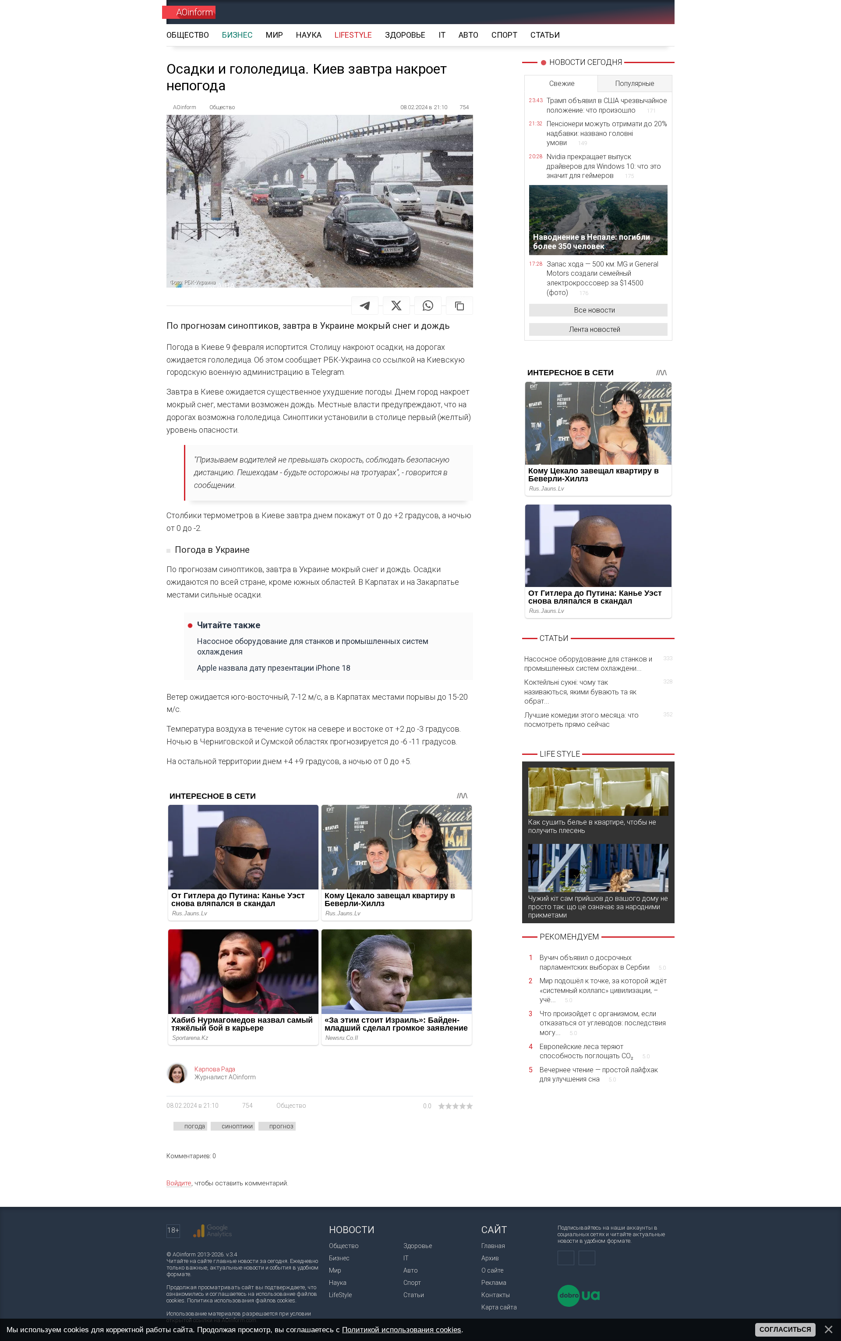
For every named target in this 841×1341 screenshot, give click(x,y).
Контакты (495, 1294)
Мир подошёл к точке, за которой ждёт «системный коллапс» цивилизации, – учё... (603, 990)
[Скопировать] (459, 305)
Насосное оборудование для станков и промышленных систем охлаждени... (598, 664)
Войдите (178, 1183)
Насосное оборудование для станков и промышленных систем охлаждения (312, 646)
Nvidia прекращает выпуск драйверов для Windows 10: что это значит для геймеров (604, 166)
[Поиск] (655, 12)
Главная (493, 1245)
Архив (490, 1258)
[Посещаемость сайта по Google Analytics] (212, 1231)
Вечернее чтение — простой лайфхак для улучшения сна (599, 1075)
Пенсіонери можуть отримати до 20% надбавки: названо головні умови (607, 133)
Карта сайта (499, 1307)
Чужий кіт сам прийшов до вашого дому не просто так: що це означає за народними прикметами (598, 906)
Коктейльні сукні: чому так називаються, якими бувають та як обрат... (598, 691)
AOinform (194, 12)
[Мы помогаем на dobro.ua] (579, 1305)
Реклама (493, 1282)
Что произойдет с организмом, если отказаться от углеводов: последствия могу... (603, 1023)
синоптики (237, 1126)
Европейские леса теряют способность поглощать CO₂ (595, 1051)
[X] (396, 305)
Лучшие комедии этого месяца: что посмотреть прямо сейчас (598, 720)
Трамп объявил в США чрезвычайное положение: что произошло (607, 105)
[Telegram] (364, 305)
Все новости (594, 310)
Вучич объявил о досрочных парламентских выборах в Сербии (603, 962)
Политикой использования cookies (401, 1330)
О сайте (492, 1270)
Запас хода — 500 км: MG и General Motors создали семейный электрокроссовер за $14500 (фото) (602, 278)
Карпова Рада (214, 1069)
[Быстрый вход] (624, 12)
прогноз (281, 1126)
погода (194, 1126)
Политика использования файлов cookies (241, 1300)
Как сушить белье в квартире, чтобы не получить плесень (592, 826)
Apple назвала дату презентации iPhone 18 (273, 667)
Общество (291, 1105)
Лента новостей (594, 329)
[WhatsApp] (428, 305)
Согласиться (785, 1329)
